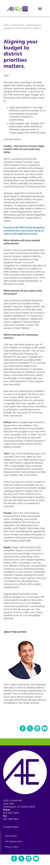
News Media (11, 836)
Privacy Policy (11, 847)
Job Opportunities (13, 841)
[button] (23, 728)
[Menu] (40, 9)
